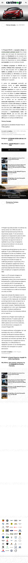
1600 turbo (23, 131)
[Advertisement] (14, 467)
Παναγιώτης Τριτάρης (12, 202)
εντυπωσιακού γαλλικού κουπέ (10, 52)
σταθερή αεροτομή (6, 134)
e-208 (14, 352)
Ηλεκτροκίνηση (5, 353)
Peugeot (19, 352)
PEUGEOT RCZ (5, 133)
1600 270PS (16, 131)
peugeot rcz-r (13, 133)
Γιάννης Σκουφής (11, 25)
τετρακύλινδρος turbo (19, 134)
